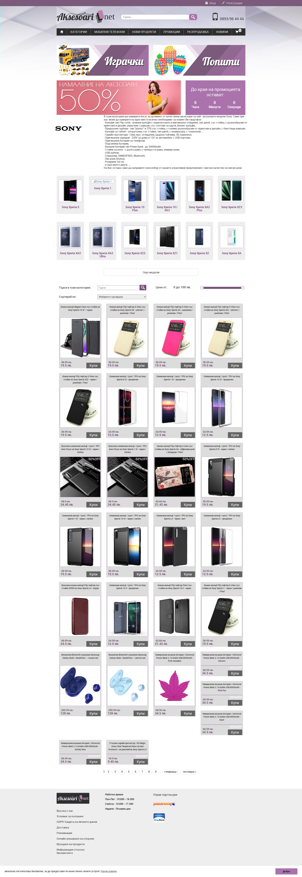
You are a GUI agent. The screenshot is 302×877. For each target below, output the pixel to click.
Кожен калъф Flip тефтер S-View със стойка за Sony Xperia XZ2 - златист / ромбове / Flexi (222, 310)
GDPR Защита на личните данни (77, 822)
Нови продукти (144, 32)
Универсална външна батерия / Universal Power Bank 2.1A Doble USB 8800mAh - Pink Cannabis (174, 657)
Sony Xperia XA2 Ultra (102, 254)
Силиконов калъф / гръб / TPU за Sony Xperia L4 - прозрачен (222, 517)
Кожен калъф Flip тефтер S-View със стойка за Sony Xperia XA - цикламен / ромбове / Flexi (175, 310)
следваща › (171, 771)
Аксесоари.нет (73, 798)
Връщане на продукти (71, 844)
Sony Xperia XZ (199, 253)
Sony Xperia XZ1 (167, 253)
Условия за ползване (70, 816)
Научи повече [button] (109, 871)
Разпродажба (198, 32)
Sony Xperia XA (231, 253)
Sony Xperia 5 (70, 207)
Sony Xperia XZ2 (135, 253)
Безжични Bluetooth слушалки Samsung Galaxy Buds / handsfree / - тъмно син (80, 656)
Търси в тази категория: (75, 287)
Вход (212, 3)
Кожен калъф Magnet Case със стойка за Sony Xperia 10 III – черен (80, 308)
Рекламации (64, 833)
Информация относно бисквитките (71, 851)
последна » (189, 771)
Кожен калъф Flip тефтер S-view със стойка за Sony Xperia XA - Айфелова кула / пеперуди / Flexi (175, 449)
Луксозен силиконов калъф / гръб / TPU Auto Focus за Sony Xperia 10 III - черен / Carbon (80, 449)
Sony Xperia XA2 (70, 253)
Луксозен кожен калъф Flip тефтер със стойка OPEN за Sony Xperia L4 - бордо (80, 587)
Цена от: (161, 287)
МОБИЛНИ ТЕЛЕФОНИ (109, 32)
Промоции (171, 32)
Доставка (63, 827)
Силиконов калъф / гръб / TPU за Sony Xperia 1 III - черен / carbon (80, 517)
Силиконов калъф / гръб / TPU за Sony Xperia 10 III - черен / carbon (127, 517)
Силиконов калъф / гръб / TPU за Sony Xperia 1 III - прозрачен (174, 378)
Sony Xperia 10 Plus (135, 208)
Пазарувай (164, 804)
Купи (93, 365)
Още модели (151, 272)
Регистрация (234, 3)
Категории (78, 32)
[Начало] (86, 17)
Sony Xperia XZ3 (231, 207)
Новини (222, 32)
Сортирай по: (67, 297)
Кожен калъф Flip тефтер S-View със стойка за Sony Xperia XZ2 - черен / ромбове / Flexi (80, 379)
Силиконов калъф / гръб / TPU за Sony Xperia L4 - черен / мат (174, 517)
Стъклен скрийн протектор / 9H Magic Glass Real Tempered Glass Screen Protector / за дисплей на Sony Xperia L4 (127, 746)
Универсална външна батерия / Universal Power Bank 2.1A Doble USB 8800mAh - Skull (221, 716)
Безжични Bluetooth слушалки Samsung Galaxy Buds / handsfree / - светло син (127, 656)
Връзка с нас (65, 811)
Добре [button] (286, 871)
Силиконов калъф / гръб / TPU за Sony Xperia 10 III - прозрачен (222, 378)
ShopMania (159, 818)
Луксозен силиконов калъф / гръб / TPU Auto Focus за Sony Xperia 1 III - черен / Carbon (127, 449)
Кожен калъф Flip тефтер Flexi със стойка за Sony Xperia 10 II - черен (175, 587)
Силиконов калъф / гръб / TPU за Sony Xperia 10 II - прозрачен (127, 587)
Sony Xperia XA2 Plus (199, 208)
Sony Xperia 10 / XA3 (167, 208)
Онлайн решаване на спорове (75, 838)
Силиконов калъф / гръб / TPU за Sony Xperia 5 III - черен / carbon (222, 447)
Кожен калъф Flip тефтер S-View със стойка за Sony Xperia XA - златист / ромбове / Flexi (127, 310)
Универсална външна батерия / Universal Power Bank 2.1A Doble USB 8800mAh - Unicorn (221, 657)
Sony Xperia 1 (102, 188)
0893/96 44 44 (232, 18)
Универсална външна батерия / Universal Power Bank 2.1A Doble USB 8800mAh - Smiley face (80, 746)
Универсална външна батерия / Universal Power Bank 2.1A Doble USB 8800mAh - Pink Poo (221, 687)
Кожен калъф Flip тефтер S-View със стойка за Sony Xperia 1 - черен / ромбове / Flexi (222, 588)
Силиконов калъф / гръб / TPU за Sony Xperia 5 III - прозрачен (127, 378)
